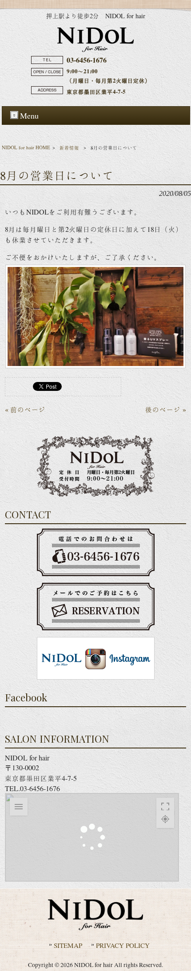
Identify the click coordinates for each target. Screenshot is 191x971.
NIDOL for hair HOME (26, 147)
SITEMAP (68, 945)
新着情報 (69, 147)
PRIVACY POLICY (123, 945)
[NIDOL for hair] (95, 49)
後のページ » (165, 409)
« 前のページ (25, 409)
